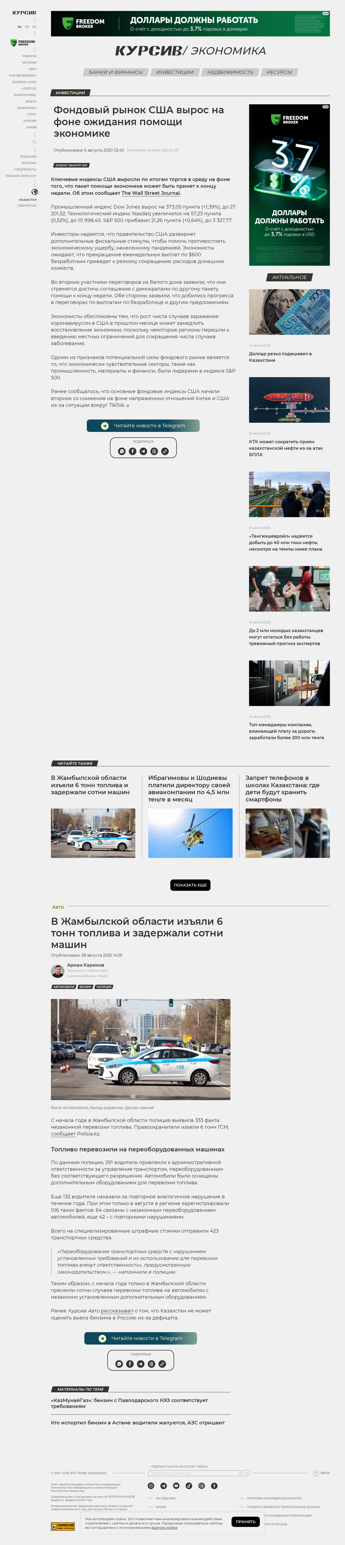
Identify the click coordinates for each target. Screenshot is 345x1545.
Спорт (31, 114)
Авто (32, 69)
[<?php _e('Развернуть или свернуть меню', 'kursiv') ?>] (35, 192)
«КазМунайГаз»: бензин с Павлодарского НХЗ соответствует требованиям (129, 1403)
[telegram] (163, 1486)
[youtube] (176, 1486)
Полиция (103, 987)
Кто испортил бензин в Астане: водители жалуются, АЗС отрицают (138, 1423)
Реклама (29, 163)
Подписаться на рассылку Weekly (179, 1466)
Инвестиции (175, 72)
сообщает (63, 1134)
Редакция (28, 156)
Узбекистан (26, 205)
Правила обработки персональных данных (283, 1507)
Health (30, 101)
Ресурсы (279, 72)
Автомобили (63, 987)
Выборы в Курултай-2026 (267, 1524)
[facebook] (214, 1486)
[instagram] (151, 1486)
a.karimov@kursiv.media (87, 976)
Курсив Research (22, 75)
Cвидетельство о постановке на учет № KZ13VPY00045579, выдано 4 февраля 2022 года (93, 1498)
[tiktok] (189, 1486)
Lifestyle (29, 88)
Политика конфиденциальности (274, 1498)
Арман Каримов (85, 965)
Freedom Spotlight (21, 176)
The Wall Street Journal (151, 193)
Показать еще (190, 885)
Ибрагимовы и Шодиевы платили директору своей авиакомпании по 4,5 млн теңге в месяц (189, 788)
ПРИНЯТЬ (246, 1521)
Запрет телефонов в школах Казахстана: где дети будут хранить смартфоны (283, 788)
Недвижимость (230, 72)
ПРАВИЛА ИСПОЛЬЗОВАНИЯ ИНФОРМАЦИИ (279, 1515)
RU (20, 27)
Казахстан (27, 200)
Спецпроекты (25, 169)
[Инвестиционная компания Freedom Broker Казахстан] (23, 43)
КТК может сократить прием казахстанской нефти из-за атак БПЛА (286, 448)
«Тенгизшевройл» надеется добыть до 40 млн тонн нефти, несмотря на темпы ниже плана (285, 543)
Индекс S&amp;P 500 (71, 165)
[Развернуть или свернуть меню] (34, 142)
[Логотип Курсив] (24, 13)
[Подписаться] (246, 1473)
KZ (34, 27)
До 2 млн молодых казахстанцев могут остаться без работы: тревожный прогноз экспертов (286, 637)
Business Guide (24, 82)
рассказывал (117, 1311)
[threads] (201, 1486)
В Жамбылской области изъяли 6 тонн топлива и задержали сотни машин (90, 785)
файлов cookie (164, 1527)
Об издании (165, 1498)
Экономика (26, 108)
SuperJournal (25, 95)
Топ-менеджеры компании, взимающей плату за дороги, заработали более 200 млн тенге (286, 731)
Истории (29, 62)
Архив (31, 127)
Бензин (85, 987)
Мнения (29, 121)
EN (27, 27)
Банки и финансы (115, 72)
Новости (29, 56)
